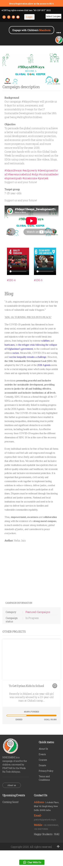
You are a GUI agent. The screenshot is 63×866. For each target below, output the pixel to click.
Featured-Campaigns (38, 612)
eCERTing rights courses (17, 10)
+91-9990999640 (50, 825)
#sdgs (35, 174)
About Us (43, 748)
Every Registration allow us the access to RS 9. (31, 3)
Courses (43, 759)
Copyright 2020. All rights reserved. (31, 846)
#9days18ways (13, 170)
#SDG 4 (11, 280)
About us (11, 785)
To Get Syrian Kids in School (26, 686)
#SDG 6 (38, 280)
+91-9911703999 (41, 828)
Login (29, 16)
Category (11, 612)
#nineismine (29, 178)
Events (42, 754)
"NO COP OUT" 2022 (42, 10)
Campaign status (12, 619)
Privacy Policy (46, 770)
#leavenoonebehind (19, 174)
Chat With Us (34, 862)
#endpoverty (29, 170)
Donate (42, 765)
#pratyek (43, 178)
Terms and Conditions (44, 778)
